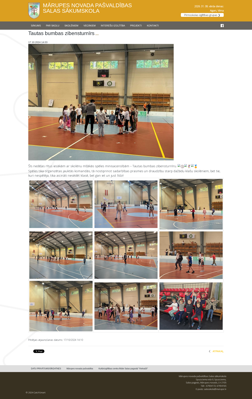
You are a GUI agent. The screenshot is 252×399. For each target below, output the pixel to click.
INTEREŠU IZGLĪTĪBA (113, 25)
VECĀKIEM (89, 25)
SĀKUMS (36, 25)
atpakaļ (218, 351)
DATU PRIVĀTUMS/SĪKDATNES (46, 368)
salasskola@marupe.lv (215, 389)
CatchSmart (39, 392)
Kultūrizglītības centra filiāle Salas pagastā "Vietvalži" (123, 368)
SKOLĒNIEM (71, 25)
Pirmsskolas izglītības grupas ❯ (202, 15)
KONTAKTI (153, 25)
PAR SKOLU (52, 25)
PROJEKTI (136, 25)
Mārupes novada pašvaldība (80, 368)
